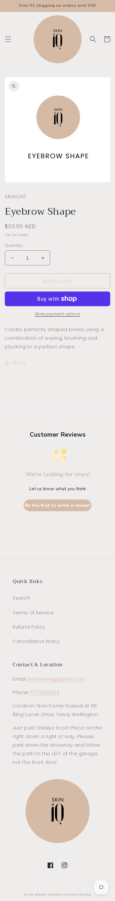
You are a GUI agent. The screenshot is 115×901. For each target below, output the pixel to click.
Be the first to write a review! (57, 505)
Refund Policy (29, 627)
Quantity (13, 245)
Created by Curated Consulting (69, 895)
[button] (8, 39)
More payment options (57, 314)
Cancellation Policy (36, 641)
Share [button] (19, 362)
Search (21, 598)
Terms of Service (33, 612)
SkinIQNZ (40, 895)
